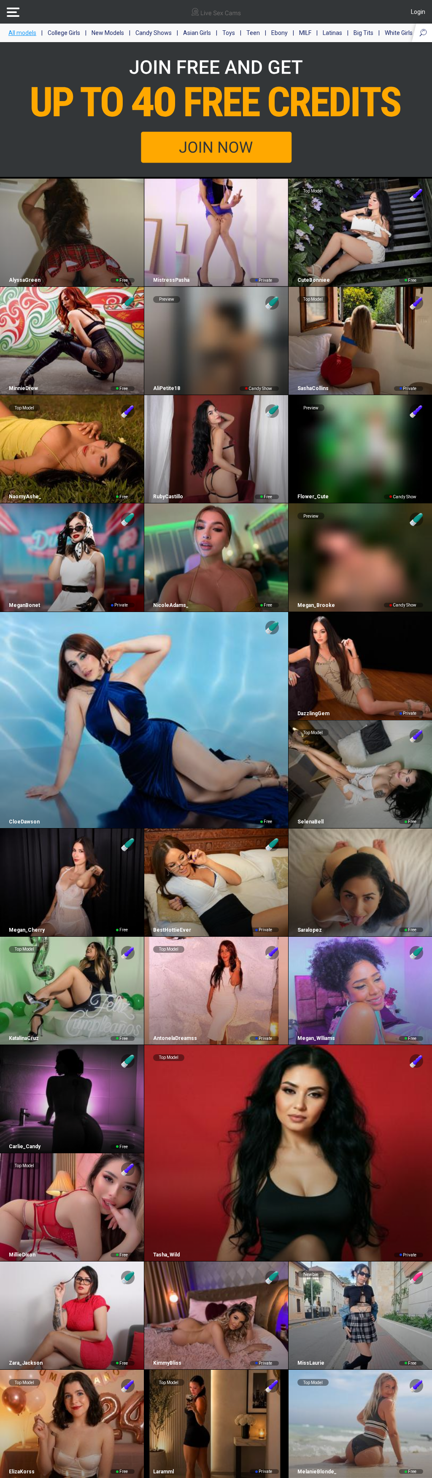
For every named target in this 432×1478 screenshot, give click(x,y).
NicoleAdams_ (171, 605)
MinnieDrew (23, 388)
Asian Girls (197, 32)
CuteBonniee (313, 280)
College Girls (64, 32)
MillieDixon (22, 1255)
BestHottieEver (172, 930)
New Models (108, 32)
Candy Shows (153, 32)
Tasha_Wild (166, 1255)
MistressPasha (171, 280)
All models (22, 32)
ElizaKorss (22, 1472)
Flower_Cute (313, 497)
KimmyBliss (167, 1363)
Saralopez (309, 930)
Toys (228, 32)
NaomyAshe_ (25, 497)
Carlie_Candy (24, 1146)
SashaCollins (313, 388)
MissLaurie (310, 1363)
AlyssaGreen (24, 280)
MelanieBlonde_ (317, 1472)
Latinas (332, 32)
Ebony (279, 32)
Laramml (163, 1472)
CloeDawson (24, 822)
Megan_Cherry (27, 930)
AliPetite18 (166, 388)
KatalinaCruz (24, 1038)
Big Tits (363, 32)
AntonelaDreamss (175, 1038)
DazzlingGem (313, 713)
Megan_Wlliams (316, 1038)
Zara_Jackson (26, 1363)
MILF (305, 32)
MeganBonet (24, 605)
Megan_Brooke (316, 605)
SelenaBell (310, 822)
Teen (253, 32)
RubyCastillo (168, 497)
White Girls (399, 32)
